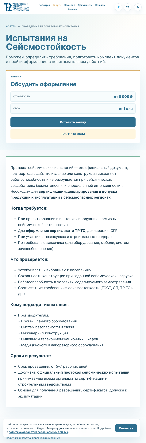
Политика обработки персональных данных (33, 438)
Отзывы (100, 5)
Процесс (69, 5)
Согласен (126, 428)
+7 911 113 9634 (73, 134)
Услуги (56, 5)
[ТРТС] (16, 7)
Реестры (44, 5)
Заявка (72, 9)
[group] (118, 7)
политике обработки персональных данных (38, 431)
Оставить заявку (73, 122)
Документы (85, 5)
